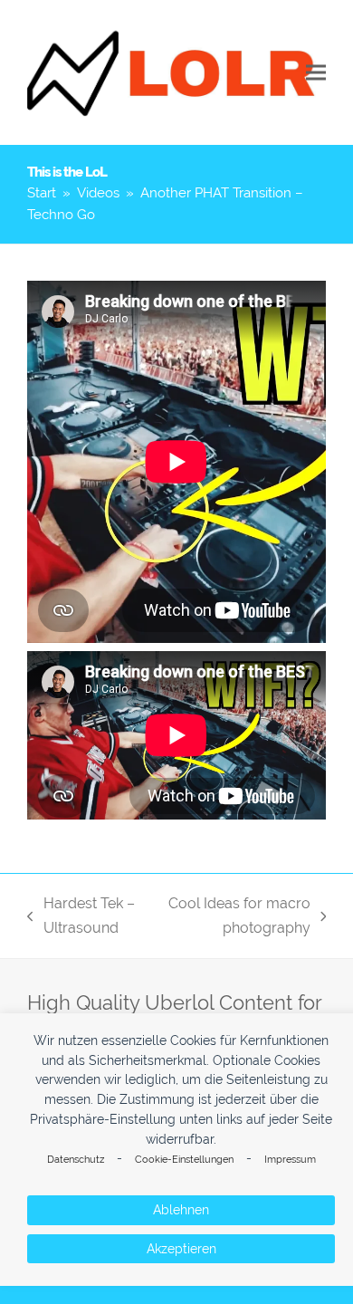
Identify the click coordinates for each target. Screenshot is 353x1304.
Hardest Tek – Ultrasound (81, 917)
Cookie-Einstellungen (184, 1159)
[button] (316, 73)
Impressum (290, 1159)
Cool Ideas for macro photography (237, 917)
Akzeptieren (181, 1249)
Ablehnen (181, 1210)
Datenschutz (75, 1159)
